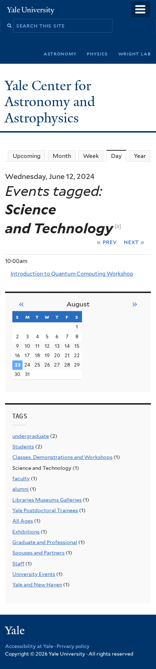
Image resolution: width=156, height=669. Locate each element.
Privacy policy (73, 646)
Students (23, 447)
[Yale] (15, 631)
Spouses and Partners (38, 553)
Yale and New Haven (37, 585)
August (78, 304)
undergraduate (30, 436)
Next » (134, 242)
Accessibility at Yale (29, 646)
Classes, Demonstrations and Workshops (62, 457)
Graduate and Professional (44, 542)
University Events (33, 574)
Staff (18, 563)
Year (140, 155)
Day (118, 155)
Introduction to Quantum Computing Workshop (72, 274)
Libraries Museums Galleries (47, 500)
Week (91, 155)
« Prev (107, 242)
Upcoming (27, 155)
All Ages (22, 521)
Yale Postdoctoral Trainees (45, 510)
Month (62, 155)
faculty (21, 478)
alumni (20, 489)
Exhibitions (26, 532)
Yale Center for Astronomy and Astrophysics (50, 102)
